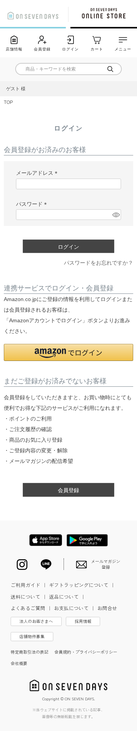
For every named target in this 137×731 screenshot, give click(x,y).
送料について (29, 596)
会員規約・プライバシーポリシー (85, 652)
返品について (67, 596)
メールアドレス (38, 173)
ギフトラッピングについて (82, 584)
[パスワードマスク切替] (115, 215)
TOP (8, 102)
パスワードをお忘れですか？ (98, 263)
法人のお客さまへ (36, 621)
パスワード (32, 204)
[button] (68, 352)
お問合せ (107, 608)
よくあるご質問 (31, 608)
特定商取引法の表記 (29, 652)
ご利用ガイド (29, 584)
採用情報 (83, 621)
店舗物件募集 (32, 636)
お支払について (75, 608)
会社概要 (19, 663)
